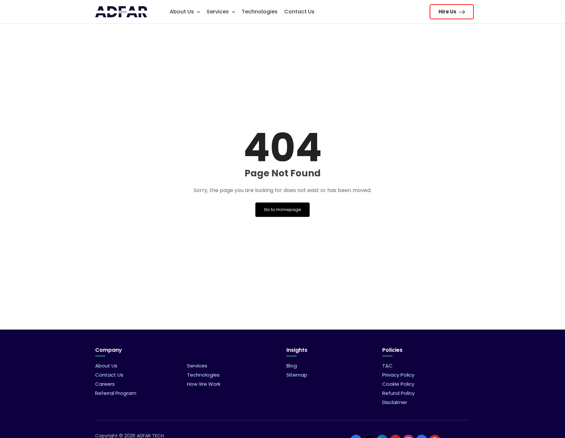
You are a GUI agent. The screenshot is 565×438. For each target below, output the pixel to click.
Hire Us (447, 11)
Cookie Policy (398, 384)
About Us (182, 11)
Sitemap (296, 374)
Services (218, 11)
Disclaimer (394, 402)
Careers (105, 384)
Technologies (260, 11)
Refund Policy (398, 393)
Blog (291, 365)
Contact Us (299, 11)
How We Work (203, 384)
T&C (387, 365)
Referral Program (115, 393)
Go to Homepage (282, 209)
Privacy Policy (398, 374)
